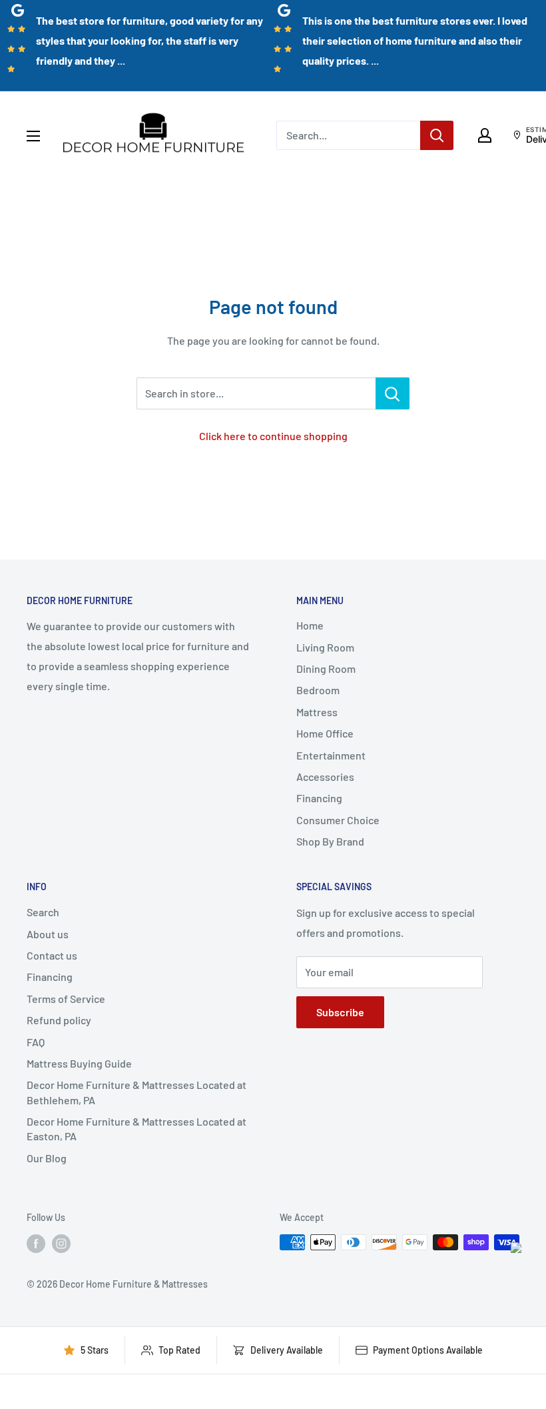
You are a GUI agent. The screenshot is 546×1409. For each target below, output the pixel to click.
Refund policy (59, 1020)
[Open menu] (33, 136)
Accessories (325, 776)
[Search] (436, 135)
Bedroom (318, 689)
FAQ (36, 1042)
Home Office (325, 733)
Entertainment (331, 755)
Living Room (325, 647)
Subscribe (340, 1012)
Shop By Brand (330, 841)
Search (43, 912)
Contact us (52, 955)
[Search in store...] (393, 393)
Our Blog (47, 1158)
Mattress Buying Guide (79, 1063)
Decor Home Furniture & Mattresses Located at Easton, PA (136, 1128)
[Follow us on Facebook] (36, 1243)
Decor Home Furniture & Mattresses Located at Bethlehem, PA (136, 1092)
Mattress (317, 712)
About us (48, 934)
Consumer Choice (338, 820)
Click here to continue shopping (273, 435)
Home (310, 625)
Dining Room (326, 668)
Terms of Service (66, 998)
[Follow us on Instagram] (61, 1243)
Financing (319, 798)
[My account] (484, 135)
